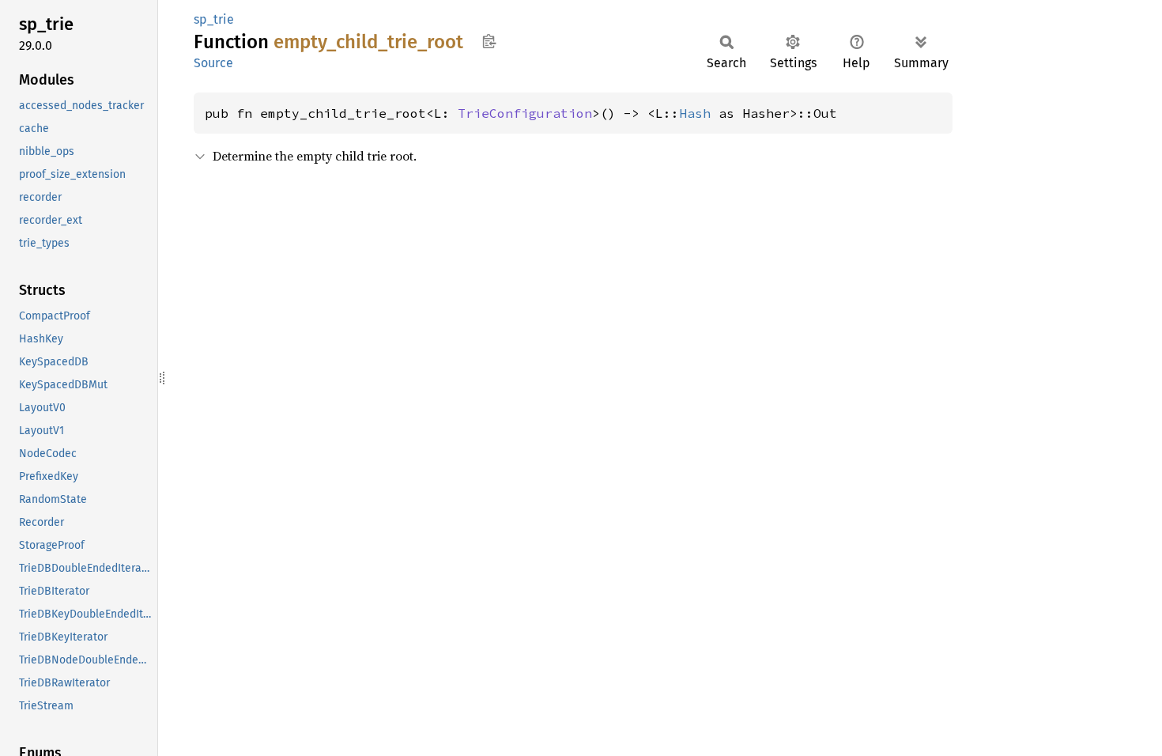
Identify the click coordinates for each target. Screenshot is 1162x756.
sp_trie (214, 19)
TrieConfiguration (525, 113)
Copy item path (489, 41)
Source (213, 62)
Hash (695, 113)
